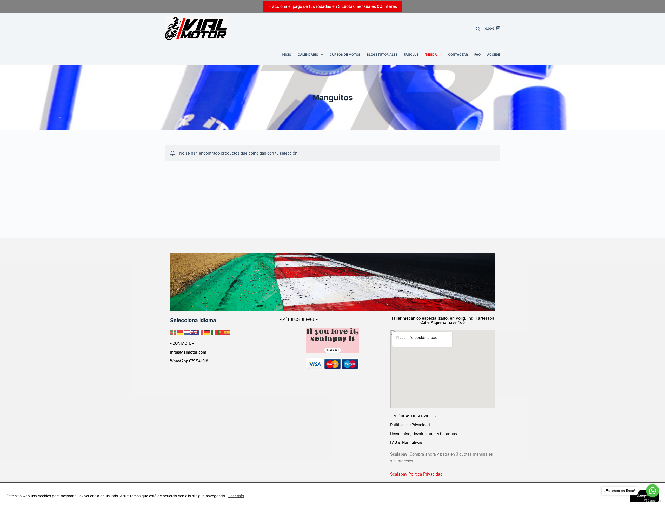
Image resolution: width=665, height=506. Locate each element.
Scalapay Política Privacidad (416, 474)
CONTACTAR (458, 54)
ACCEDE (493, 54)
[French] (200, 331)
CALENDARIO (308, 54)
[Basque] (173, 331)
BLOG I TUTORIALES (382, 54)
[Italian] (214, 331)
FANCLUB (411, 54)
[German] (207, 331)
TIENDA (431, 54)
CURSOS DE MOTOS (345, 54)
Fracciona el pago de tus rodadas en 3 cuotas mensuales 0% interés (332, 6)
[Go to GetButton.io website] (652, 500)
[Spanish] (227, 331)
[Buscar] (478, 29)
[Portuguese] (220, 331)
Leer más (236, 496)
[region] (332, 494)
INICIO (286, 54)
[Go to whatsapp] (652, 490)
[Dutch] (187, 331)
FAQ (477, 54)
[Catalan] (180, 331)
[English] (193, 331)
